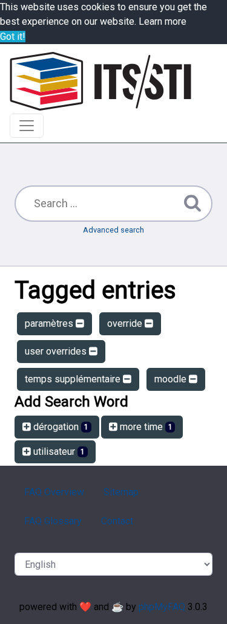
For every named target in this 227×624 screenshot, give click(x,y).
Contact (117, 521)
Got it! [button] (12, 36)
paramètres (50, 323)
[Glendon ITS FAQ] (100, 81)
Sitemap (121, 492)
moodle (171, 379)
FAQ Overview (54, 492)
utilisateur (58, 451)
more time (145, 427)
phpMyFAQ (162, 607)
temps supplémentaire (74, 379)
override (126, 323)
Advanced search (113, 229)
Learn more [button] (162, 21)
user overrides (57, 351)
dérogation (59, 427)
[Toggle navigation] (27, 126)
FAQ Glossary (53, 521)
